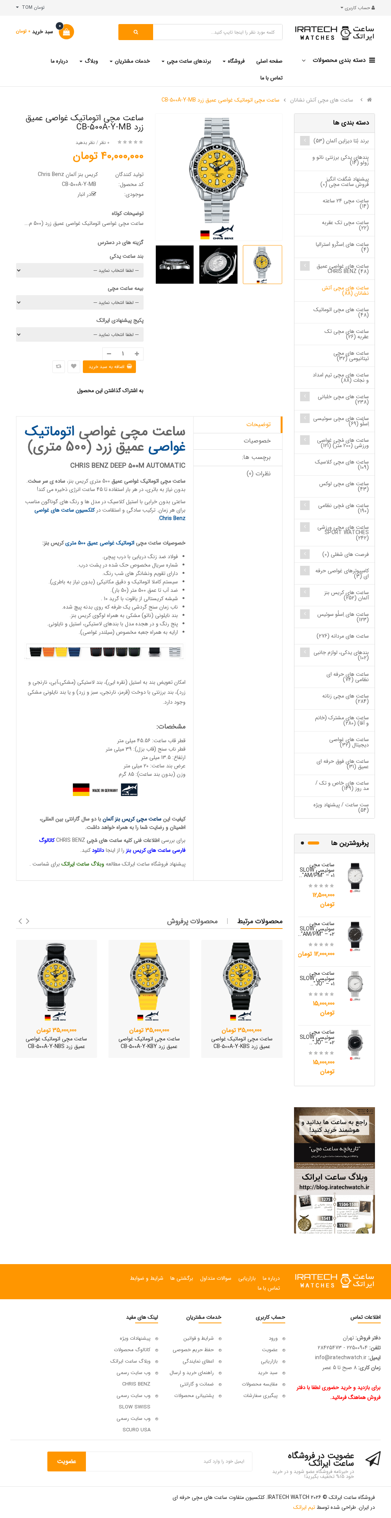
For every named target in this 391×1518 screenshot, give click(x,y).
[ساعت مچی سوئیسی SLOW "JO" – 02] (355, 1044)
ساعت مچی (148, 543)
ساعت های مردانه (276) (343, 636)
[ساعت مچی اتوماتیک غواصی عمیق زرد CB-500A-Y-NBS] (56, 980)
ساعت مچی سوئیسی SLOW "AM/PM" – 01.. (316, 870)
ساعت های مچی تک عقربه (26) (347, 334)
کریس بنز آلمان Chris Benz (68, 174)
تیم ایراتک (304, 1507)
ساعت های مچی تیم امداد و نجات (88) (341, 377)
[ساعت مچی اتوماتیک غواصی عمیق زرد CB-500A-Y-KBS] (242, 980)
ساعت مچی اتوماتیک (163, 481)
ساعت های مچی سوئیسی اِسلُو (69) (341, 421)
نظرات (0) (259, 473)
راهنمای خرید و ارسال (192, 1373)
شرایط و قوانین (199, 1338)
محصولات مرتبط (260, 921)
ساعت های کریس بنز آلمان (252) (346, 595)
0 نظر (104, 142)
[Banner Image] (334, 1170)
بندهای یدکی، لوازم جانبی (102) (341, 655)
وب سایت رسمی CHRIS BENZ (133, 1378)
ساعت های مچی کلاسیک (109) (342, 465)
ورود (273, 1338)
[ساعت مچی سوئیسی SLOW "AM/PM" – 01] (355, 877)
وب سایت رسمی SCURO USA (133, 1424)
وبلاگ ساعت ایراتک (130, 1361)
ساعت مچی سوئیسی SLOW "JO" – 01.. (317, 978)
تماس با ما (269, 1288)
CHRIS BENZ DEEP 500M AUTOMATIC (128, 465)
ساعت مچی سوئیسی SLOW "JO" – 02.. (317, 1037)
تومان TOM (32, 7)
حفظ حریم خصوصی (193, 1350)
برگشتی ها (181, 1278)
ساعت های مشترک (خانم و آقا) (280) (342, 720)
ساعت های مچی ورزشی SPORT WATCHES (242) (343, 532)
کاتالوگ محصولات (132, 1350)
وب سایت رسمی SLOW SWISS (133, 1401)
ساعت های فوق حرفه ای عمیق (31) (343, 764)
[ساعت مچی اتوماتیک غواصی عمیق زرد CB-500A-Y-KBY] (149, 980)
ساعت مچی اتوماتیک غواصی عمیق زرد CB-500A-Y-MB (221, 100)
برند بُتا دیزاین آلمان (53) (341, 141)
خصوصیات (257, 441)
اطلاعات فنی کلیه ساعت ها (131, 840)
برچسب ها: (256, 457)
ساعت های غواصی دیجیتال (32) (349, 742)
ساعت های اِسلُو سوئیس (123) (343, 617)
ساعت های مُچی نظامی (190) (343, 508)
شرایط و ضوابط (146, 1278)
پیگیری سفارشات (260, 1396)
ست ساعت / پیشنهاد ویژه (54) (341, 807)
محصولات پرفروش (192, 921)
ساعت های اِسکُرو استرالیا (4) (342, 247)
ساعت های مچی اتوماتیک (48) (341, 312)
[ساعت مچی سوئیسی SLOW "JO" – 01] (355, 985)
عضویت (270, 1350)
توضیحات (258, 424)
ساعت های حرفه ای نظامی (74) (347, 677)
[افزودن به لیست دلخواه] (74, 366)
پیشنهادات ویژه (135, 1338)
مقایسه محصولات (260, 1384)
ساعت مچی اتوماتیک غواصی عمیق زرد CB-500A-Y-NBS (56, 1043)
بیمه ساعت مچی (126, 288)
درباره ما (271, 1278)
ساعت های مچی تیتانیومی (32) (351, 356)
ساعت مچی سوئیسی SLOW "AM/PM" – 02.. (316, 928)
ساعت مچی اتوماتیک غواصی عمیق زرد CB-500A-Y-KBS (242, 1043)
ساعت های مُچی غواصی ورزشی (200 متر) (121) (343, 443)
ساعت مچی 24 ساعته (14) (346, 203)
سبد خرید (268, 1373)
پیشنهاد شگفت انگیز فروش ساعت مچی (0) (344, 182)
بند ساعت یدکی (127, 256)
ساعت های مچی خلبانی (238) (343, 399)
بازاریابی (247, 1278)
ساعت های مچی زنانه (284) (345, 699)
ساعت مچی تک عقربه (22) (345, 225)
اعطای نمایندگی (198, 1361)
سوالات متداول (215, 1278)
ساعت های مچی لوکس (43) (344, 486)
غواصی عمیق (125, 481)
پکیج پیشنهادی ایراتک (120, 320)
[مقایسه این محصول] (58, 366)
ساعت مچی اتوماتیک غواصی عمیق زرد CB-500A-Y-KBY (149, 1043)
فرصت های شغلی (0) (345, 554)
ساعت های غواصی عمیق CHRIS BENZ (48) (343, 269)
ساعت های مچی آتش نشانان (321, 100)
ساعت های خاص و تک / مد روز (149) (342, 786)
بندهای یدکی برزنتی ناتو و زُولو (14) (340, 160)
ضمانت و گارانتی (197, 1384)
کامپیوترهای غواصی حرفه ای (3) (342, 573)
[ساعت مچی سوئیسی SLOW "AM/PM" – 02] (355, 936)
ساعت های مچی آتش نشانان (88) (345, 290)
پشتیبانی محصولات (194, 1396)
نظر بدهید (85, 142)
